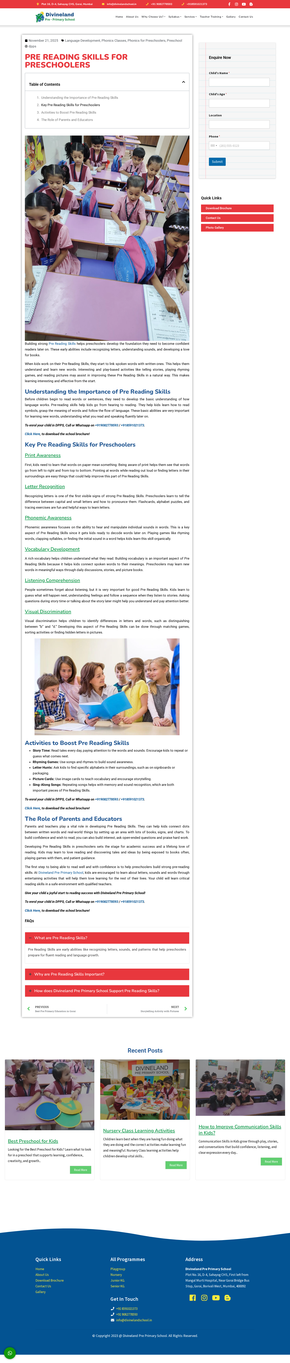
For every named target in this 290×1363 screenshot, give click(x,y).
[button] (183, 82)
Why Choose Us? (152, 17)
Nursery (116, 1275)
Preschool (174, 40)
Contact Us (246, 17)
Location (215, 115)
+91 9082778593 (161, 4)
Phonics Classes (114, 40)
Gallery (231, 17)
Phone (214, 136)
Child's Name (219, 73)
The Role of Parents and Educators (67, 120)
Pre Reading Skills (62, 344)
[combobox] (213, 145)
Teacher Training (210, 17)
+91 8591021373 (127, 1308)
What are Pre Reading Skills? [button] (60, 938)
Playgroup (117, 1269)
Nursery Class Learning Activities (139, 1130)
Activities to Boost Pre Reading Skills (68, 112)
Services (189, 17)
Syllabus (174, 17)
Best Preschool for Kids (33, 1141)
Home (119, 17)
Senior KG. (117, 1286)
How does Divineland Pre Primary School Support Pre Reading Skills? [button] (96, 991)
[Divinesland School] (55, 16)
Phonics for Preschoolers (147, 40)
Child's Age (218, 94)
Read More (80, 1170)
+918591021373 (197, 4)
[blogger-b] (251, 4)
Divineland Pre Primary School (60, 873)
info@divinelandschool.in (122, 4)
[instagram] (236, 4)
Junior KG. (117, 1280)
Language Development (82, 40)
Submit (217, 161)
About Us (132, 17)
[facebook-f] (229, 4)
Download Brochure (50, 1280)
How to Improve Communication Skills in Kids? (240, 1130)
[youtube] (243, 4)
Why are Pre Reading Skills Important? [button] (69, 974)
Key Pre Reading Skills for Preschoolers (70, 105)
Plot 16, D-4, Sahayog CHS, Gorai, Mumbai (67, 4)
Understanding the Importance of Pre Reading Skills (79, 98)
